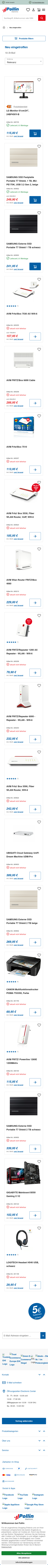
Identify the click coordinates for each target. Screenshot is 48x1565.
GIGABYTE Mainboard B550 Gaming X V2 (21, 1194)
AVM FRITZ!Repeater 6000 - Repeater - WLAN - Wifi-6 (20, 718)
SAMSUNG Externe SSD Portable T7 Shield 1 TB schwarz (23, 245)
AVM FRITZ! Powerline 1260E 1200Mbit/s (21, 1061)
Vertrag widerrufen (24, 1421)
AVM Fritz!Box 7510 (16, 446)
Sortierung (10, 59)
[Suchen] (42, 18)
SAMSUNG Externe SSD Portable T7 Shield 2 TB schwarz (23, 1127)
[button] (42, 1374)
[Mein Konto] (33, 9)
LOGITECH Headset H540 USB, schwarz (22, 1264)
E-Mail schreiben (14, 1382)
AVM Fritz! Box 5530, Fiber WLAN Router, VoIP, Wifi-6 (20, 515)
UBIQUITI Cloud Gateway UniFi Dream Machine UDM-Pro (22, 854)
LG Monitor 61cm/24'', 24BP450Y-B (17, 112)
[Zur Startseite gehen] (10, 9)
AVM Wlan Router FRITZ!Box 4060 (21, 581)
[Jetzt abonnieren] (43, 1335)
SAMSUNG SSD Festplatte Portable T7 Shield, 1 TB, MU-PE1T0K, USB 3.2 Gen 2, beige (22, 181)
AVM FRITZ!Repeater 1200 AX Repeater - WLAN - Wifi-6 (22, 651)
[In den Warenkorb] (35, 133)
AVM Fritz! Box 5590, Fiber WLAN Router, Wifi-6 (20, 788)
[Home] (3, 27)
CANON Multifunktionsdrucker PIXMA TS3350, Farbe (22, 991)
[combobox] (20, 18)
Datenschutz (18, 1341)
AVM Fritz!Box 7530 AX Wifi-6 (21, 313)
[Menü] (44, 10)
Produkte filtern (25, 38)
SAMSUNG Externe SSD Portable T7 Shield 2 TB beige (22, 921)
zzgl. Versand (18, 136)
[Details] (35, 336)
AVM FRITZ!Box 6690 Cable (20, 380)
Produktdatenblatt (20, 106)
